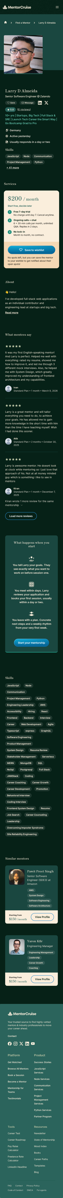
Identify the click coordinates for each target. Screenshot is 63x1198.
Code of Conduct (15, 1190)
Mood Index (40, 1146)
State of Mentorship (44, 1139)
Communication (43, 156)
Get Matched (15, 1062)
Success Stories (42, 1062)
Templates (39, 1165)
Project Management (18, 162)
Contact (12, 1036)
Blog (36, 1172)
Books (37, 1152)
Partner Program (43, 1116)
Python (39, 162)
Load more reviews (21, 516)
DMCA (30, 1190)
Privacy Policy (33, 1185)
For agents (41, 1190)
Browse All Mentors (18, 1068)
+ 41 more (12, 167)
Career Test (14, 1133)
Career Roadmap (17, 1139)
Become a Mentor (17, 1081)
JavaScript (13, 156)
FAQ (9, 1185)
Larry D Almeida (47, 22)
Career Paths (41, 1159)
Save (12, 102)
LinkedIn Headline (17, 1167)
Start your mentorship (31, 642)
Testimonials (14, 1098)
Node (26, 156)
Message (29, 102)
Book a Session (16, 1075)
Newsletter (40, 1133)
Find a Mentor (23, 22)
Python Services (42, 1110)
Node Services (42, 1079)
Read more (11, 312)
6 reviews (24, 109)
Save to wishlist (34, 250)
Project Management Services (41, 1099)
